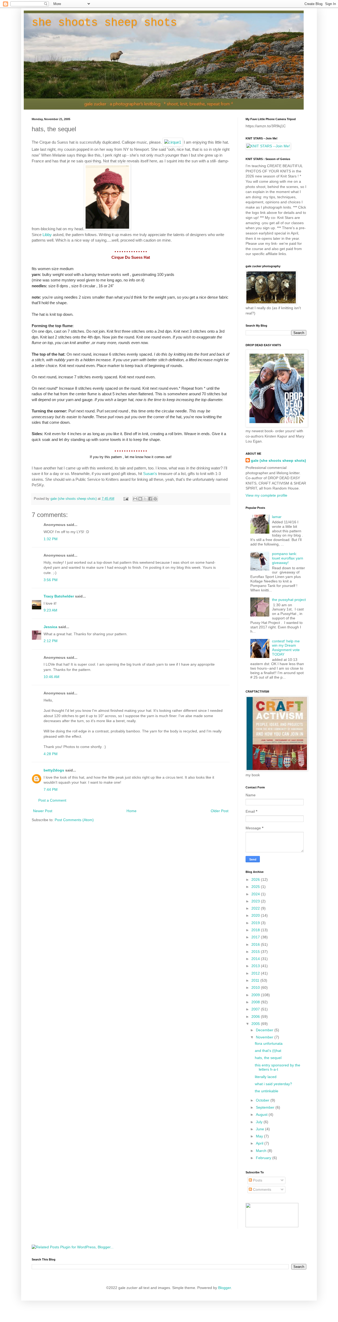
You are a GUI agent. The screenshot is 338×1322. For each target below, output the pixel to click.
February (264, 1158)
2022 (256, 908)
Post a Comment (52, 800)
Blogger (224, 1288)
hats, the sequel (268, 1058)
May (260, 1136)
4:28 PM (51, 754)
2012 (256, 973)
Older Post (219, 811)
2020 (256, 915)
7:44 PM (51, 789)
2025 (256, 887)
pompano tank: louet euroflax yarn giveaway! (287, 558)
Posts (257, 1180)
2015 (256, 951)
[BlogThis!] (140, 498)
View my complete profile (266, 495)
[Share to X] (145, 498)
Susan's (150, 473)
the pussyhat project (289, 600)
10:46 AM (51, 677)
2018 (256, 930)
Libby (47, 234)
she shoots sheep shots (104, 22)
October (263, 1100)
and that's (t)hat (268, 1050)
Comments (261, 1189)
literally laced (265, 1077)
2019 (256, 923)
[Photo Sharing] (173, 142)
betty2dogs (54, 770)
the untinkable (266, 1091)
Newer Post (42, 811)
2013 (256, 966)
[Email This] (135, 498)
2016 (256, 944)
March (261, 1151)
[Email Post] (125, 499)
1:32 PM (51, 539)
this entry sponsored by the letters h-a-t (277, 1067)
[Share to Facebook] (150, 498)
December (265, 1030)
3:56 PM (51, 580)
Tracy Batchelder (59, 596)
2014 (256, 959)
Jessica (50, 627)
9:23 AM (50, 610)
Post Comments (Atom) (74, 820)
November (265, 1037)
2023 (256, 901)
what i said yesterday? (273, 1084)
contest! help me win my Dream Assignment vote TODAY (286, 647)
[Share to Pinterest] (155, 498)
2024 (256, 894)
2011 (255, 980)
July (260, 1122)
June (260, 1129)
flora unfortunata (269, 1043)
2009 (256, 995)
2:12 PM (51, 641)
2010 (256, 987)
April (260, 1143)
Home (131, 811)
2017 (256, 937)
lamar (276, 517)
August (262, 1114)
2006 (256, 1016)
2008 (256, 1002)
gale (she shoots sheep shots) (278, 460)
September (265, 1107)
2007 (256, 1009)
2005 (256, 1024)
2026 (256, 879)
